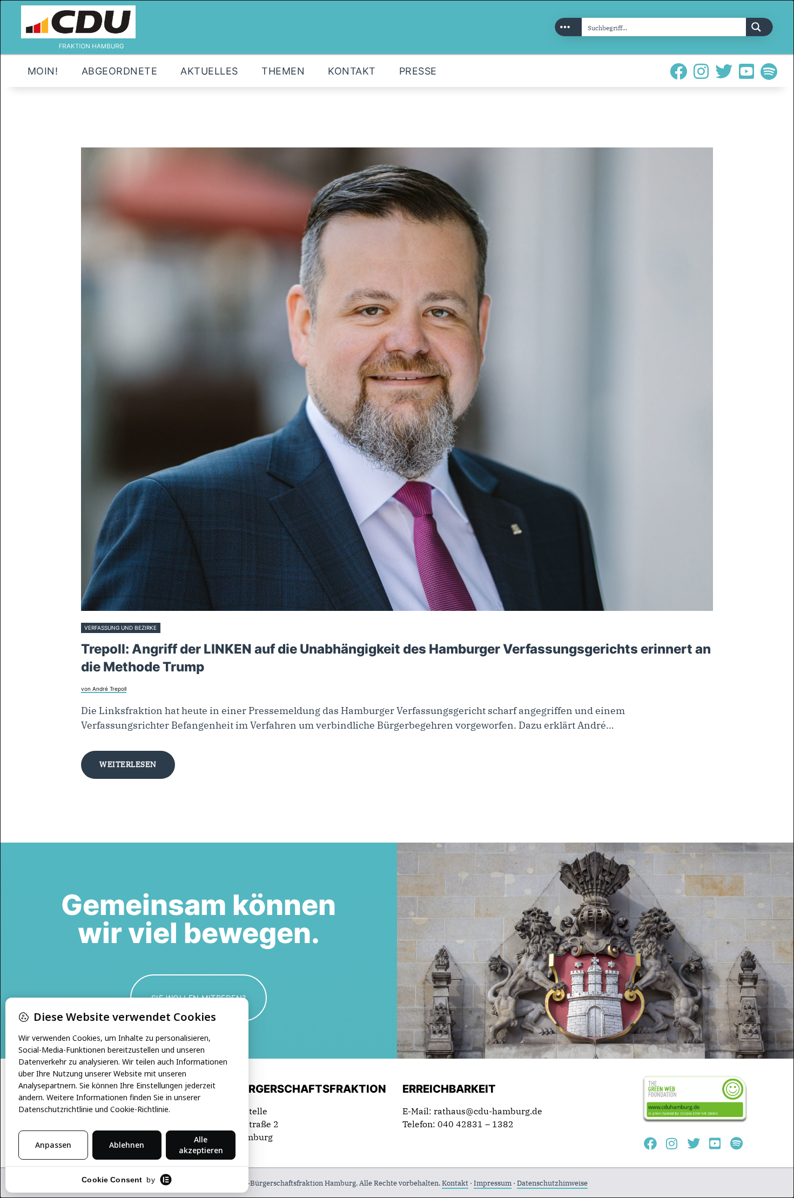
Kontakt (455, 1183)
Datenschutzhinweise (552, 1183)
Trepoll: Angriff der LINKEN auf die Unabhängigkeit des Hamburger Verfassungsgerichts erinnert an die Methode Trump (396, 657)
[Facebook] (678, 71)
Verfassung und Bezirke (120, 628)
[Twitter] (723, 71)
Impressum (493, 1183)
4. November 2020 (188, 628)
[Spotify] (769, 71)
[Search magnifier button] (759, 27)
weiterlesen (128, 764)
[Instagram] (701, 71)
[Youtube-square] (746, 71)
